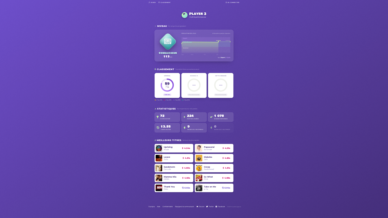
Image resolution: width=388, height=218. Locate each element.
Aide (158, 207)
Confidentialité (167, 207)
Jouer (153, 2)
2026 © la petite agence (234, 206)
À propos (152, 207)
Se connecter (233, 2)
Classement (165, 2)
